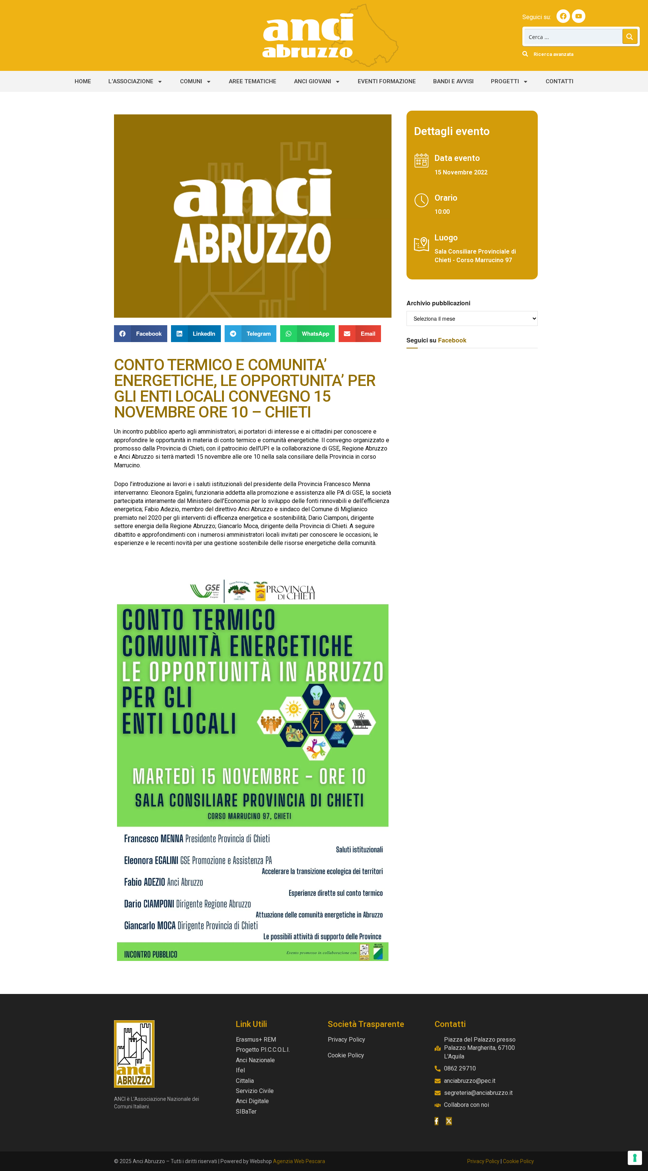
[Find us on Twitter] (449, 1121)
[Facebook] (563, 16)
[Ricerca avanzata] (525, 54)
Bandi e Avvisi (453, 81)
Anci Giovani (312, 81)
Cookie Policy (518, 1161)
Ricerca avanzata (553, 54)
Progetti (505, 81)
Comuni (191, 81)
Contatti (559, 81)
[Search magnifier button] (630, 36)
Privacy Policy (483, 1161)
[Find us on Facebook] (436, 1121)
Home (83, 81)
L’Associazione (130, 81)
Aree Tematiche (252, 81)
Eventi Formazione (387, 81)
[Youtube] (578, 16)
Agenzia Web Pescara (299, 1161)
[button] (140, 333)
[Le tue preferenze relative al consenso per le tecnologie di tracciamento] (635, 1158)
